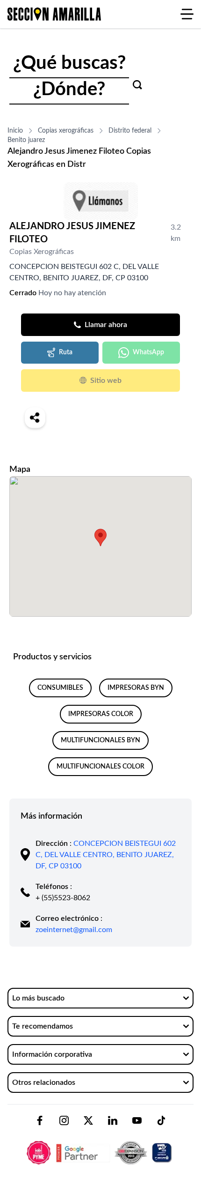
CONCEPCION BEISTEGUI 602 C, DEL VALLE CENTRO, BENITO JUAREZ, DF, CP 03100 (106, 855)
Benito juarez (26, 140)
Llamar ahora (106, 324)
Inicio (15, 130)
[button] (100, 537)
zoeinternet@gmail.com (74, 929)
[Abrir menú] (187, 14)
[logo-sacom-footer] (100, 1145)
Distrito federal (129, 130)
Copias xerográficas (65, 130)
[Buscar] (137, 85)
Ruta (65, 352)
